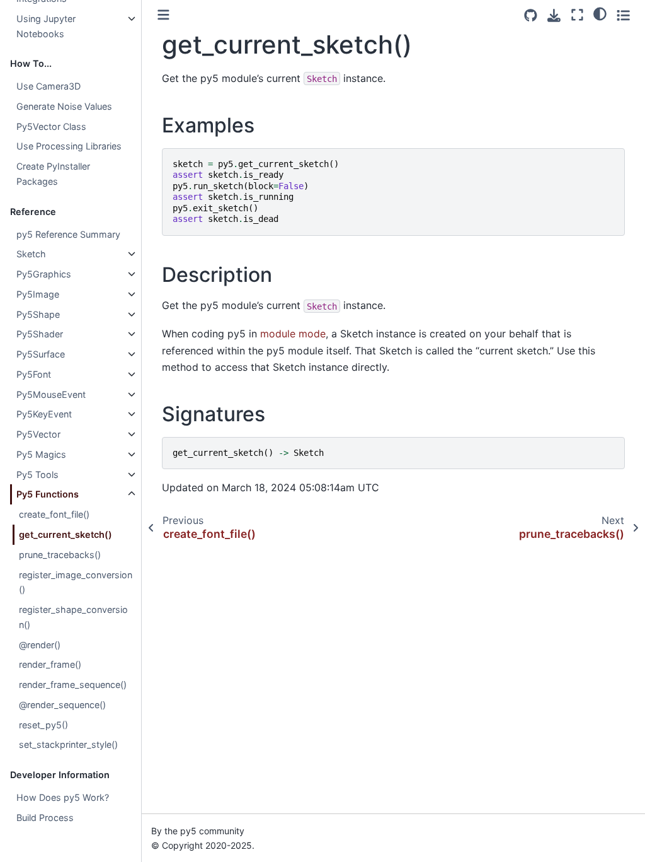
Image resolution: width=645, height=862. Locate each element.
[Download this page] (554, 15)
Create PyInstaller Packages (53, 174)
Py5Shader (39, 334)
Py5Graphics (43, 274)
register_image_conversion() (75, 582)
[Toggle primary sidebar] (163, 15)
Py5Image (37, 294)
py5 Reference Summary (68, 234)
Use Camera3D (48, 86)
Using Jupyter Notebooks (46, 26)
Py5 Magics (41, 454)
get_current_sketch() (65, 534)
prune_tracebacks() (60, 554)
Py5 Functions (47, 494)
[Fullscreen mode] (577, 15)
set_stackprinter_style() (68, 744)
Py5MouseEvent (51, 394)
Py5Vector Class (51, 126)
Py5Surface (40, 354)
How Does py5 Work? (62, 797)
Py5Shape (38, 314)
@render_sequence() (62, 704)
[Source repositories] (530, 15)
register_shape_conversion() (73, 617)
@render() (39, 644)
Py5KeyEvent (44, 414)
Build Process (45, 817)
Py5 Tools (37, 474)
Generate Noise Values (64, 106)
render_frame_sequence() (73, 684)
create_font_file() (54, 514)
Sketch (31, 253)
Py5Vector (38, 434)
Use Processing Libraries (69, 146)
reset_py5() (43, 724)
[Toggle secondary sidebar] (623, 15)
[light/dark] (600, 13)
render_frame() (50, 664)
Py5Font (33, 374)
